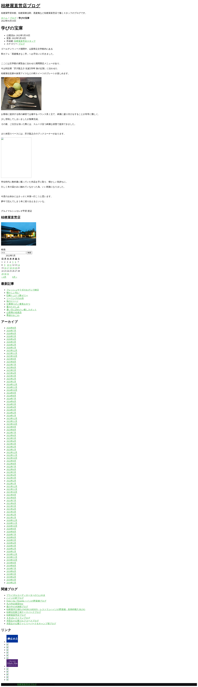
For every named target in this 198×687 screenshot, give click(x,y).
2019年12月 (11, 554)
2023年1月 (11, 449)
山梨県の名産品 (14, 312)
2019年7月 (11, 568)
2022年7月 (11, 466)
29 (2, 274)
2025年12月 (11, 350)
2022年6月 (11, 469)
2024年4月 (11, 407)
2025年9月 (11, 359)
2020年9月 (11, 529)
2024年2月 (11, 413)
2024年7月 (11, 399)
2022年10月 (11, 458)
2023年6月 (11, 435)
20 (16, 268)
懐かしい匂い (12, 293)
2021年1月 (11, 517)
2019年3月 (11, 580)
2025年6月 (11, 367)
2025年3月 (11, 376)
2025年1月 (11, 382)
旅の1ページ (12, 301)
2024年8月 (11, 396)
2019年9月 (11, 563)
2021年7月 (11, 500)
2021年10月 (11, 492)
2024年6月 (11, 401)
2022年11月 (11, 455)
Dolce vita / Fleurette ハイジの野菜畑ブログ (26, 601)
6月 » (14, 277)
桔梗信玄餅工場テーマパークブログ (23, 612)
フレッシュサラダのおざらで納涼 (22, 290)
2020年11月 (11, 523)
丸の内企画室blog (14, 604)
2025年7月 (11, 365)
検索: (3, 249)
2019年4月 (11, 577)
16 (5, 268)
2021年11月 (11, 489)
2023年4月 (11, 441)
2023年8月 (11, 430)
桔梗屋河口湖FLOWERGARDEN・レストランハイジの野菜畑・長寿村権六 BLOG (45, 609)
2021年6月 (11, 503)
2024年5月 (11, 404)
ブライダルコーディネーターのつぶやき (25, 595)
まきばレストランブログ (18, 618)
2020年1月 (11, 551)
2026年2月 (11, 345)
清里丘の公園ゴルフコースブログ (22, 621)
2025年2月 (11, 379)
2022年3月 (11, 478)
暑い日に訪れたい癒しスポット (21, 310)
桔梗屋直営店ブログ (20, 5)
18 (11, 268)
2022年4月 (11, 475)
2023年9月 (11, 427)
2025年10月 (11, 356)
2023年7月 (11, 432)
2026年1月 (11, 348)
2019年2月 (11, 583)
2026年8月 (11, 328)
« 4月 (3, 277)
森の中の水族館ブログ (17, 606)
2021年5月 (11, 506)
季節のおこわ (12, 315)
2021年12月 (11, 486)
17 (8, 268)
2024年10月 (11, 390)
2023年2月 (11, 447)
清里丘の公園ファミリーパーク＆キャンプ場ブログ (31, 623)
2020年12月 (11, 520)
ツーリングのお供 (15, 298)
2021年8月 (11, 498)
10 (8, 265)
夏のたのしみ (12, 307)
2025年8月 (11, 362)
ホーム (4, 18)
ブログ (13, 18)
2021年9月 (11, 495)
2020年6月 (11, 537)
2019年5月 (11, 574)
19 (13, 268)
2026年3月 (11, 342)
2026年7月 (11, 331)
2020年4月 (11, 543)
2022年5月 (11, 472)
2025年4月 (11, 373)
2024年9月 (11, 393)
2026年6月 (11, 333)
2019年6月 (11, 571)
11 (11, 265)
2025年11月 (11, 353)
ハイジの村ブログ (15, 598)
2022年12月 (11, 452)
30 (5, 274)
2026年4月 (11, 339)
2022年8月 (11, 464)
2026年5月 (11, 336)
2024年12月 (11, 384)
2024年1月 (11, 415)
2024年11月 (11, 387)
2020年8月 (11, 532)
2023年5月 (11, 438)
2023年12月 (11, 418)
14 (19, 265)
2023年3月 (11, 444)
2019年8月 (11, 566)
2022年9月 (11, 461)
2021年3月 (11, 512)
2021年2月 (11, 515)
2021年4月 (11, 509)
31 (8, 274)
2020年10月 (11, 526)
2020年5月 (11, 540)
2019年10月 (11, 560)
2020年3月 (11, 546)
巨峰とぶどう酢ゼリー (17, 295)
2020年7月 (11, 534)
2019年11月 (11, 557)
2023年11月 (11, 421)
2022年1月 (11, 483)
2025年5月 (11, 370)
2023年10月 (11, 424)
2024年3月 (11, 410)
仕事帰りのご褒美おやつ (18, 304)
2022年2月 (11, 481)
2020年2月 (11, 549)
